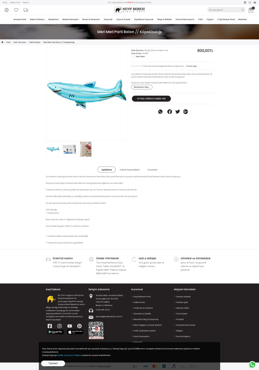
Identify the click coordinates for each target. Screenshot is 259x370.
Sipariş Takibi (182, 308)
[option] (87, 94)
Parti (200, 19)
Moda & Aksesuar (91, 19)
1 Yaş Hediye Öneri (226, 19)
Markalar (242, 19)
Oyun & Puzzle (123, 19)
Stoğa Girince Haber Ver (151, 98)
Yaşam (210, 19)
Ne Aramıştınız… (183, 336)
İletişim (26, 2)
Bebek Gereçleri (71, 19)
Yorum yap (191, 66)
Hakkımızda (15, 2)
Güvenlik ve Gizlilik (142, 313)
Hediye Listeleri (183, 296)
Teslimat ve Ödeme (143, 308)
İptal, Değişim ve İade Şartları (148, 325)
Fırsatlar (180, 319)
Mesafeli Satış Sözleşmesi (146, 319)
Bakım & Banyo (37, 19)
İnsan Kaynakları (141, 336)
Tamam (53, 363)
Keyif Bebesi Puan (142, 296)
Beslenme (54, 19)
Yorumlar (152, 169)
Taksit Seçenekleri (130, 169)
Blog (5, 2)
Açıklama (106, 169)
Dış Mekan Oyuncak (144, 19)
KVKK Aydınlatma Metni (145, 330)
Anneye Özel (19, 19)
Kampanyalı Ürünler (185, 325)
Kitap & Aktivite (164, 19)
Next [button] (120, 94)
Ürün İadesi (181, 313)
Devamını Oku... (142, 87)
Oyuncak (108, 19)
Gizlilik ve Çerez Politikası (70, 355)
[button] (6, 10)
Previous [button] (53, 94)
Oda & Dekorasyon (185, 19)
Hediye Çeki (182, 302)
